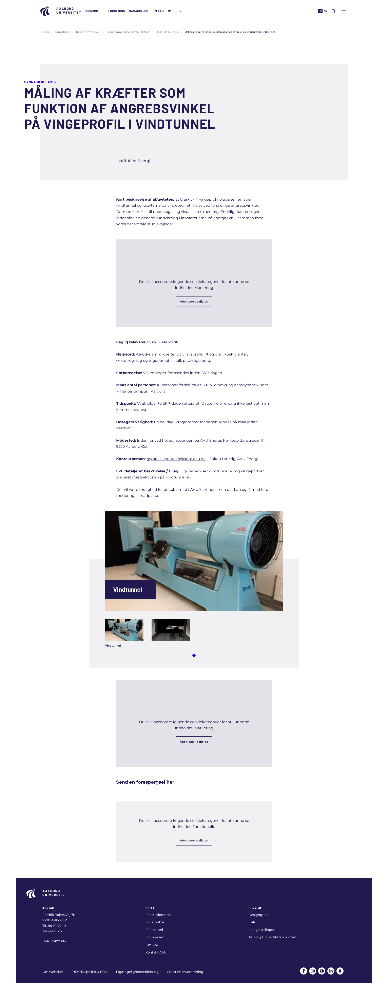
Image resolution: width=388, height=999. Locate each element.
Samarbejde (139, 11)
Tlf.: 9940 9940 (54, 926)
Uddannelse (94, 11)
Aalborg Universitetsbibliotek (272, 937)
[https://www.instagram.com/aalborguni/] (312, 971)
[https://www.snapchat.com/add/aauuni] (340, 971)
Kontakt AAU (156, 952)
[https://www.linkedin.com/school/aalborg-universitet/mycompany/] (330, 971)
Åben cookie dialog (194, 301)
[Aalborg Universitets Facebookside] (303, 971)
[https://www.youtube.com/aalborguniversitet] (321, 971)
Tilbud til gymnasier (88, 31)
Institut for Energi (168, 31)
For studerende (158, 915)
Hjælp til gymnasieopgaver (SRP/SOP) (128, 31)
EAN (252, 922)
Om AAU (158, 11)
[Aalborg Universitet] (60, 11)
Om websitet (53, 972)
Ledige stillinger (261, 930)
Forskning (116, 11)
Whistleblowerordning (185, 972)
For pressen (155, 937)
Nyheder (174, 11)
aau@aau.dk (52, 931)
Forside (45, 31)
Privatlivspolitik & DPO (90, 972)
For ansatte (155, 922)
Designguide (259, 915)
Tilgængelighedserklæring (137, 972)
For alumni (154, 930)
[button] (194, 283)
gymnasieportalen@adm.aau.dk (176, 459)
